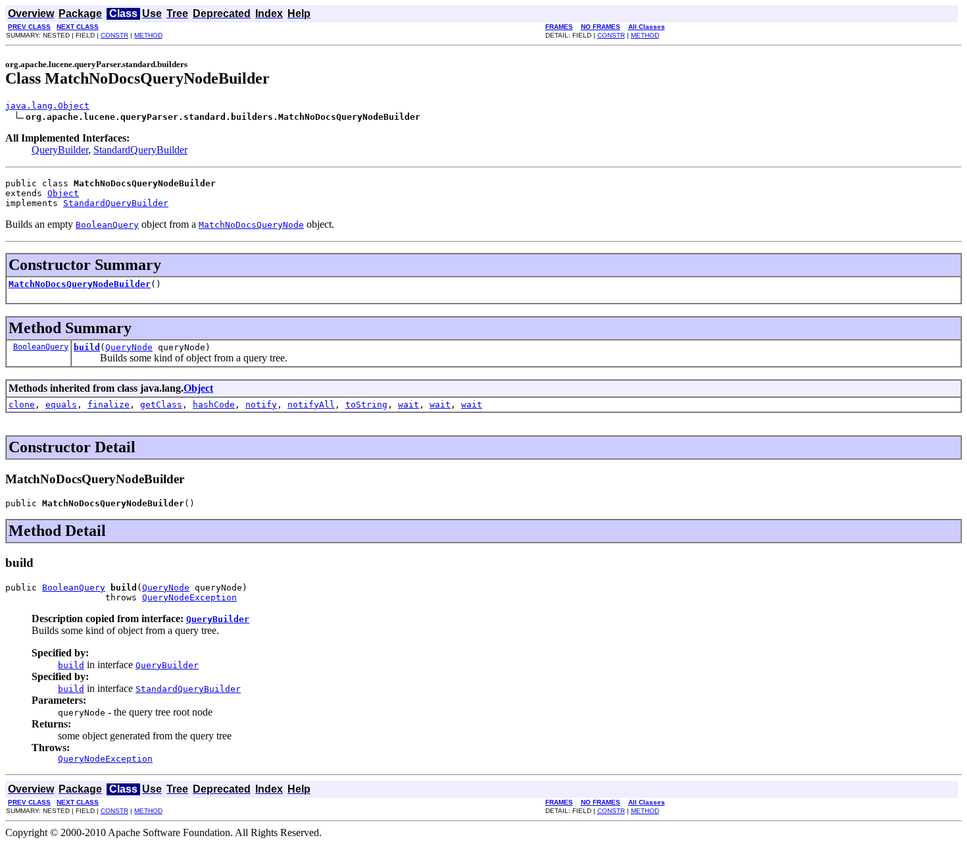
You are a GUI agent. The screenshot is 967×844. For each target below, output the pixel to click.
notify (261, 404)
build (87, 347)
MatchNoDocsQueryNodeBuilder (80, 284)
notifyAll (311, 404)
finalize (108, 404)
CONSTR (114, 35)
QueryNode (129, 347)
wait (408, 404)
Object (63, 193)
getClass (161, 404)
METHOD (148, 35)
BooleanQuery (40, 347)
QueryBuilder (60, 149)
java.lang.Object (47, 106)
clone (22, 404)
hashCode (214, 404)
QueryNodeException (189, 597)
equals (61, 404)
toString (366, 404)
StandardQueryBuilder (140, 149)
